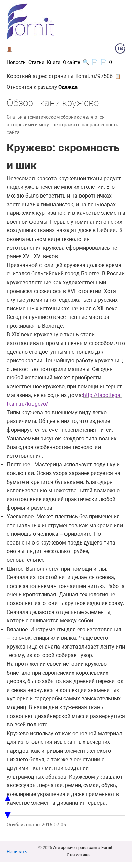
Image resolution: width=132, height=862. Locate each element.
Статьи (36, 62)
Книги (53, 62)
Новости (16, 62)
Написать (17, 851)
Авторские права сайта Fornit (82, 847)
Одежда (68, 87)
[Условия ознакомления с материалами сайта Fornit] (120, 49)
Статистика (78, 854)
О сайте (71, 62)
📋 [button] (118, 76)
